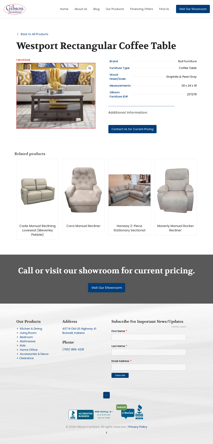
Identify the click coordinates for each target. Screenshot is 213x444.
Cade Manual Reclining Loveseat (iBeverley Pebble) (37, 230)
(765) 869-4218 (73, 349)
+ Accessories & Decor (32, 354)
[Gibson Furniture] (14, 9)
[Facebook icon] (106, 432)
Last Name (119, 346)
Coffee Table (188, 68)
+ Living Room (26, 333)
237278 (192, 94)
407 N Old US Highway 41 (79, 329)
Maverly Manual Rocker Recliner (175, 228)
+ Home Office (26, 350)
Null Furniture (187, 61)
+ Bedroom (24, 337)
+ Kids (21, 345)
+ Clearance (25, 358)
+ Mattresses (26, 341)
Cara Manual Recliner (83, 226)
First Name (119, 331)
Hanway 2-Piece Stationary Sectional (129, 228)
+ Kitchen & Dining (29, 329)
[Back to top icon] (106, 395)
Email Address (121, 361)
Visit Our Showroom (193, 9)
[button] (90, 68)
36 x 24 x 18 (189, 86)
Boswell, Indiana (73, 333)
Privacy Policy (137, 427)
